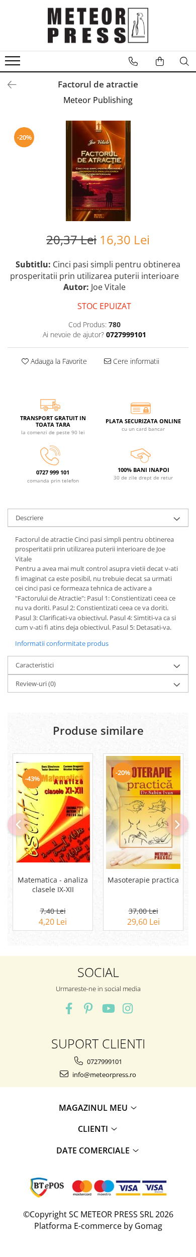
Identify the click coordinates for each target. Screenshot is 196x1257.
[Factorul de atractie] (98, 171)
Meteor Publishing (98, 100)
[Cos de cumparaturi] (160, 61)
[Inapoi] (7, 84)
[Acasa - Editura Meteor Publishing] (98, 25)
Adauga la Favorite (58, 361)
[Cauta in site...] (184, 61)
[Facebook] (68, 1008)
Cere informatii (135, 361)
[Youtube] (108, 1008)
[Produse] (14, 63)
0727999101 (103, 1061)
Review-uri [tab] (36, 683)
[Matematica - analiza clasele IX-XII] (53, 812)
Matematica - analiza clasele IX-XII (53, 885)
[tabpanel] (98, 171)
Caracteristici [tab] (35, 664)
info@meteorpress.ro (103, 1074)
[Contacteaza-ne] (133, 61)
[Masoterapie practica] (143, 812)
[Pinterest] (88, 1008)
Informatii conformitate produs (62, 643)
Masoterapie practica (143, 880)
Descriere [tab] (29, 517)
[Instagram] (127, 1008)
